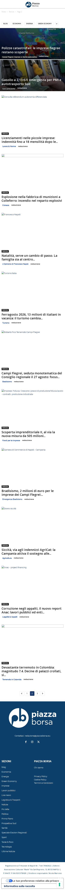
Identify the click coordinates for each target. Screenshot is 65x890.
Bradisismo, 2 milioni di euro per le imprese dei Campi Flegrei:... (28, 493)
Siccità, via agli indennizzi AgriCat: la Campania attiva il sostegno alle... (28, 552)
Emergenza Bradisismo (12, 499)
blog (5, 23)
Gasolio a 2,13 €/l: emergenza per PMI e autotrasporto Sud (31, 82)
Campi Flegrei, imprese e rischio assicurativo (19, 57)
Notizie (5, 133)
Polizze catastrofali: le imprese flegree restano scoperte (31, 50)
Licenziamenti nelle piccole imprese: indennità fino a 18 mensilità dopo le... (30, 140)
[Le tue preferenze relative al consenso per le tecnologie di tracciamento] (59, 884)
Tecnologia (7, 847)
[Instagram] (33, 742)
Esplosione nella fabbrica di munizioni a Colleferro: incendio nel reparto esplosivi (32, 199)
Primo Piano (7, 818)
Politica (5, 814)
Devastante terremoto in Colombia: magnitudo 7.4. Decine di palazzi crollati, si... (31, 671)
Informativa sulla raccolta (19, 886)
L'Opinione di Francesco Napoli (15, 264)
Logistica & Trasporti (11, 800)
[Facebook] (26, 742)
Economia (17, 23)
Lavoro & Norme (9, 146)
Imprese (5, 786)
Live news (6, 795)
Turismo (5, 323)
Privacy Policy (40, 776)
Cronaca (5, 205)
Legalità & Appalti (9, 617)
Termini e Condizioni (43, 783)
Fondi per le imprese (11, 440)
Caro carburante (8, 89)
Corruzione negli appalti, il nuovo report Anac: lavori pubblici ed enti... (32, 610)
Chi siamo (38, 767)
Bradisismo (7, 381)
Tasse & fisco (7, 842)
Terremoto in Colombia (11, 679)
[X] (39, 742)
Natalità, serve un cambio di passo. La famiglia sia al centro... (29, 257)
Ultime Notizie (8, 851)
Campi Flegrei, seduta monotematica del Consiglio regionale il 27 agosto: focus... (32, 375)
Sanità (4, 828)
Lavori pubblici (8, 790)
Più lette (5, 809)
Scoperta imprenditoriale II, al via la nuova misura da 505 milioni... (28, 434)
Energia (29, 23)
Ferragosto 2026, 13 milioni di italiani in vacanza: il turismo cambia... (31, 316)
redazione (43, 56)
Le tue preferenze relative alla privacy (35, 880)
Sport (4, 837)
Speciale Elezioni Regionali (14, 832)
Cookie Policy (40, 779)
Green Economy (45, 23)
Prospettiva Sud (9, 823)
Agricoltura (7, 558)
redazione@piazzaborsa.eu (37, 736)
